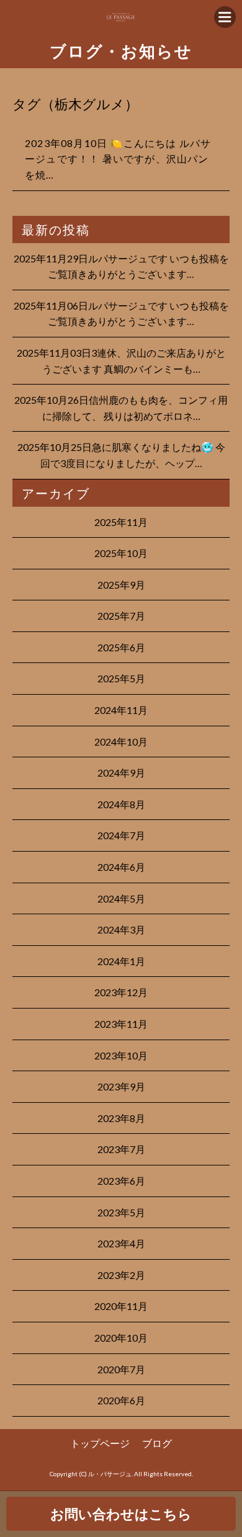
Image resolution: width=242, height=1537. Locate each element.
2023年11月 (121, 1024)
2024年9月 (121, 772)
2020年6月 (121, 1400)
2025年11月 (121, 522)
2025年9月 (121, 584)
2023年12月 (121, 992)
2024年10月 (121, 741)
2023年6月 (121, 1181)
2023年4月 (121, 1243)
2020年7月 (121, 1369)
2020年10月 (121, 1337)
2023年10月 (121, 1055)
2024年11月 (121, 710)
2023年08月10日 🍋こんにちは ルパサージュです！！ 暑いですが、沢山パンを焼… (118, 158)
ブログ (157, 1443)
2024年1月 (121, 961)
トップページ (100, 1443)
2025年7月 (121, 615)
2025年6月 (121, 647)
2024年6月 (121, 867)
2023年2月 (121, 1275)
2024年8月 (121, 804)
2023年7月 (121, 1149)
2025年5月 (121, 678)
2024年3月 (121, 929)
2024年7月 (121, 835)
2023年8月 (121, 1118)
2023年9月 (121, 1086)
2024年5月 (121, 898)
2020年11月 (121, 1306)
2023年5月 (121, 1212)
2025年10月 (121, 553)
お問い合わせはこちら (121, 1513)
